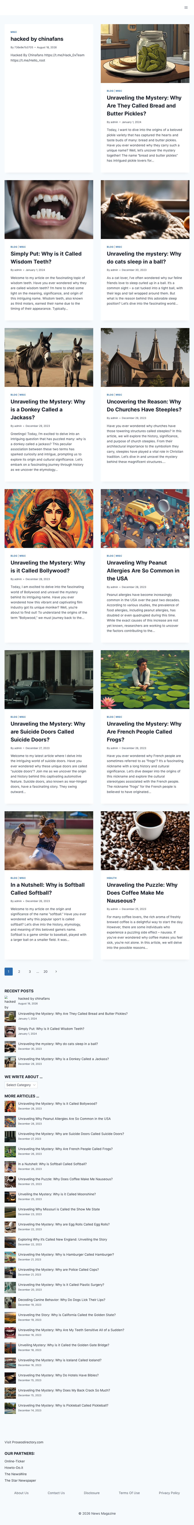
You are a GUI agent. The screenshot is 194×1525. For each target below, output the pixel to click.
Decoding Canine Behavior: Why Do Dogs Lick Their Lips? (61, 1300)
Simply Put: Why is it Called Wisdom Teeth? (51, 1029)
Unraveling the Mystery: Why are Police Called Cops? (58, 1269)
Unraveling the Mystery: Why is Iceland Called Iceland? (60, 1360)
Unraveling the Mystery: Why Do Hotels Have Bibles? (58, 1375)
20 (46, 971)
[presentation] (145, 53)
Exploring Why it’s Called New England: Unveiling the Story (62, 1239)
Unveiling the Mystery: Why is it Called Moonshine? (57, 1194)
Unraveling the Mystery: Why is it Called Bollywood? (57, 1104)
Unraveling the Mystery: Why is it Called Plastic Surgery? (61, 1285)
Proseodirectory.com (27, 1442)
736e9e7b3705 (23, 47)
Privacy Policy (169, 1493)
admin (114, 122)
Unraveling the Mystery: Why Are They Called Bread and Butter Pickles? (144, 105)
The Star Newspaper (20, 1480)
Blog (110, 90)
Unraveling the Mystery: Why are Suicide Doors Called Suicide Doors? (48, 732)
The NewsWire (16, 1474)
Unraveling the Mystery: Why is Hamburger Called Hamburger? (66, 1254)
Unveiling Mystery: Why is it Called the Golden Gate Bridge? (63, 1345)
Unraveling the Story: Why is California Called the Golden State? (67, 1315)
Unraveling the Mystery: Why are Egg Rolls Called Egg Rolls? (64, 1224)
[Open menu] (185, 7)
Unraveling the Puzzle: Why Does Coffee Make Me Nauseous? (142, 893)
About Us (21, 1493)
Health (112, 878)
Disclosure (92, 1493)
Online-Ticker (15, 1461)
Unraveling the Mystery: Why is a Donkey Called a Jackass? (48, 409)
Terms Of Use (129, 1493)
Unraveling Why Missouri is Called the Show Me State (59, 1209)
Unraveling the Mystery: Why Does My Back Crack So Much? (64, 1390)
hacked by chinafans (37, 39)
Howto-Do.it (14, 1468)
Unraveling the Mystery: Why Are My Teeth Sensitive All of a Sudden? (71, 1330)
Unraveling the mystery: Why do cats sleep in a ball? (58, 1044)
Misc (14, 32)
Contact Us (56, 1493)
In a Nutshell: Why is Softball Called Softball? (52, 1164)
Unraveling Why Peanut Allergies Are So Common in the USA (143, 570)
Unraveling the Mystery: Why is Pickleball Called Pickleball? (63, 1405)
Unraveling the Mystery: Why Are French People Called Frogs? (144, 732)
